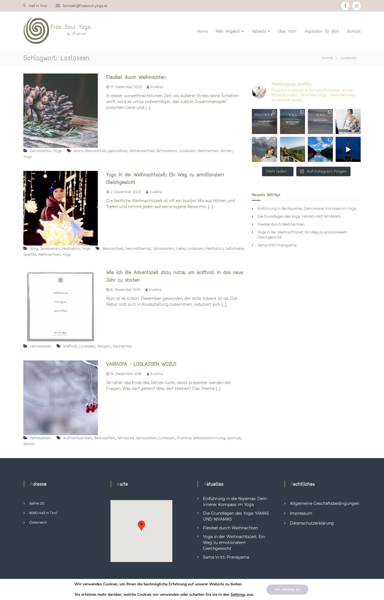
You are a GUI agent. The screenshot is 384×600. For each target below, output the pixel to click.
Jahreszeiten (40, 151)
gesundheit (117, 151)
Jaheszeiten (50, 248)
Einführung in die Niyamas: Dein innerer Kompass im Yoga (306, 208)
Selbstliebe (234, 248)
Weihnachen (207, 151)
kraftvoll (70, 346)
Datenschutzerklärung (312, 523)
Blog (34, 248)
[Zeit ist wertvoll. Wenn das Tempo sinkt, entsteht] (292, 149)
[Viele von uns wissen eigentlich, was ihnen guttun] (264, 121)
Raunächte (122, 346)
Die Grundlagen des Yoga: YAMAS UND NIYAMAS (298, 216)
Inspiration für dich (322, 31)
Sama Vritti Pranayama (277, 245)
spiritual (234, 438)
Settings (238, 594)
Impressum (301, 513)
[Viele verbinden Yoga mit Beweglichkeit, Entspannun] (320, 121)
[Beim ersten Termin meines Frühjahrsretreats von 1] (348, 121)
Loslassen (187, 151)
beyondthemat (138, 248)
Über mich (287, 31)
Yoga (57, 151)
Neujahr (104, 346)
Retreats (259, 31)
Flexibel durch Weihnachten (136, 77)
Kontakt (354, 31)
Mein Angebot (228, 31)
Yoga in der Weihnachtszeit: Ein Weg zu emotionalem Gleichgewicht (234, 542)
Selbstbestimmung (209, 438)
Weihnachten (49, 254)
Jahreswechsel (141, 151)
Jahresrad (125, 438)
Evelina (157, 87)
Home (202, 31)
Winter (226, 151)
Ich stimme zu (287, 589)
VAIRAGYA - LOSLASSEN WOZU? (141, 364)
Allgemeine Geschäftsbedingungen (324, 503)
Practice (184, 438)
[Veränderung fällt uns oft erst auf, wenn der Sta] (264, 149)
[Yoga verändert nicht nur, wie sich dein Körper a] (292, 121)
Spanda (29, 254)
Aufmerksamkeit (77, 438)
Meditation (71, 248)
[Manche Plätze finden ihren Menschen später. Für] (320, 149)
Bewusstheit (95, 151)
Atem (78, 151)
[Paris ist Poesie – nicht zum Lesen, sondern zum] (348, 149)
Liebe (180, 248)
